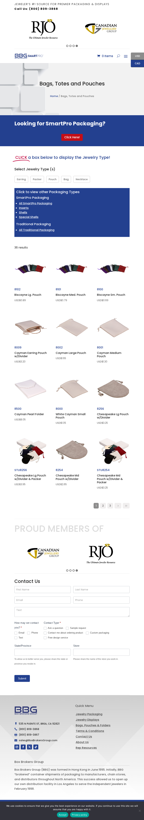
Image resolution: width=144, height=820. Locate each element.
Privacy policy (79, 814)
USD (135, 56)
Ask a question (55, 628)
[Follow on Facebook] (23, 747)
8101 (71, 294)
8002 (71, 352)
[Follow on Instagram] (16, 747)
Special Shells (28, 217)
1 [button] (67, 46)
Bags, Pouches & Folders (93, 725)
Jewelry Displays (87, 720)
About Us (82, 742)
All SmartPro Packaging (35, 203)
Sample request (77, 628)
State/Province (22, 645)
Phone (34, 632)
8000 (71, 416)
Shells (23, 212)
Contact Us (84, 737)
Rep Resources (86, 748)
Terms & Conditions (90, 731)
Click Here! (72, 137)
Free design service (57, 637)
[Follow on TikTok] (35, 747)
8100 (111, 294)
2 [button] (70, 46)
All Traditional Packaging (36, 230)
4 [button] (77, 46)
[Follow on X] (29, 747)
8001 (109, 354)
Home (54, 96)
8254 (67, 477)
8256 (113, 416)
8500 (29, 414)
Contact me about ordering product (65, 632)
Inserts (24, 208)
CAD (135, 64)
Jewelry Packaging (89, 714)
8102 (27, 294)
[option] (30, 29)
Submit (22, 678)
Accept (63, 814)
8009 (30, 354)
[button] (12, 31)
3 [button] (74, 46)
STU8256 (30, 477)
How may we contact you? (26, 625)
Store (76, 645)
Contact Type (52, 622)
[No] (139, 810)
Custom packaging (99, 632)
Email (21, 632)
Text (20, 637)
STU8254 (110, 478)
